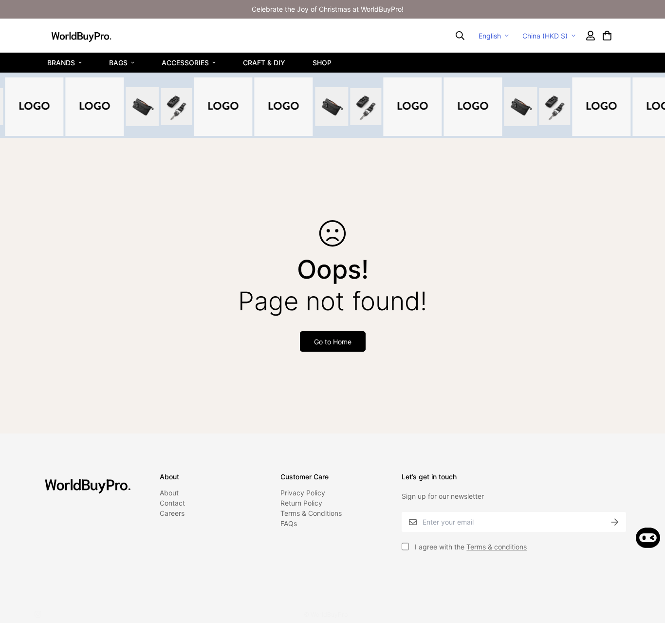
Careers (172, 513)
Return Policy (301, 503)
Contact (172, 503)
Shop (322, 62)
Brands (61, 62)
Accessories (185, 62)
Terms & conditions (496, 547)
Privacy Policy (302, 493)
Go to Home (332, 342)
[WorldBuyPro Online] (81, 35)
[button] (606, 35)
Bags (118, 62)
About (169, 493)
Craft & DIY (264, 62)
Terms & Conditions (311, 513)
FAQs (288, 523)
